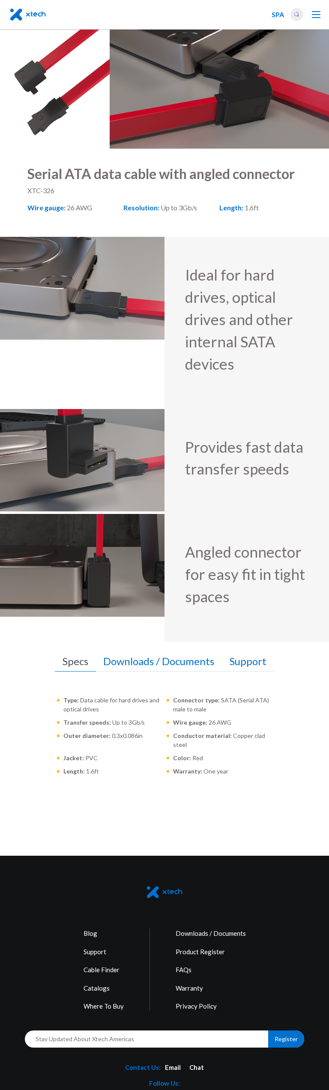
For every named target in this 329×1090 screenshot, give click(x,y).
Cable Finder (102, 970)
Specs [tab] (75, 661)
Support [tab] (248, 661)
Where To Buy (104, 1006)
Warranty (189, 988)
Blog (90, 933)
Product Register (200, 952)
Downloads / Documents (211, 933)
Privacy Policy (196, 1006)
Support (95, 952)
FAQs (183, 970)
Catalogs (97, 988)
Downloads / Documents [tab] (158, 661)
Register (286, 1038)
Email (173, 1067)
